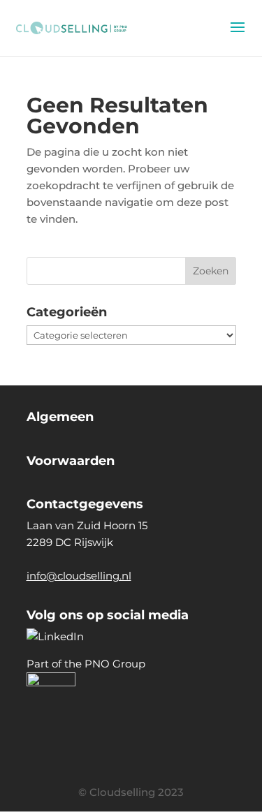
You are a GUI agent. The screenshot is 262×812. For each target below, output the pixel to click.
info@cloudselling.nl (79, 575)
